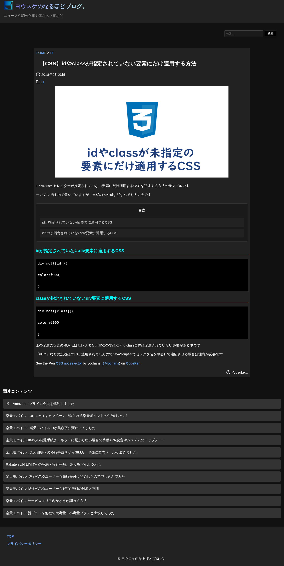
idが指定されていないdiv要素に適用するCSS (77, 222)
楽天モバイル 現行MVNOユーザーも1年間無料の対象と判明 (52, 489)
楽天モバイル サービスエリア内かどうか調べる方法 (46, 501)
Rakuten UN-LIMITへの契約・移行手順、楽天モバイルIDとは (53, 464)
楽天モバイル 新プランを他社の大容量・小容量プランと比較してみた (60, 513)
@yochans (111, 363)
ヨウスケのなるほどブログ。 (51, 6)
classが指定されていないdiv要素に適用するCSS (79, 233)
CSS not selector (69, 363)
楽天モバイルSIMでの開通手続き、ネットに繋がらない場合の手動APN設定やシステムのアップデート (85, 440)
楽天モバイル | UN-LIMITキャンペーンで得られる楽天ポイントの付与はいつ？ (67, 416)
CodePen (133, 363)
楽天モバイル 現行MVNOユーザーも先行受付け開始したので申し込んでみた (65, 476)
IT (51, 53)
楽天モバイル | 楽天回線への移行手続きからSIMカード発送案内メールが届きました (71, 452)
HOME (41, 53)
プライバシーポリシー (24, 544)
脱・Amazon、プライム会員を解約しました (40, 404)
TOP (10, 536)
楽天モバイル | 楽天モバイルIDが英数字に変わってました (51, 428)
